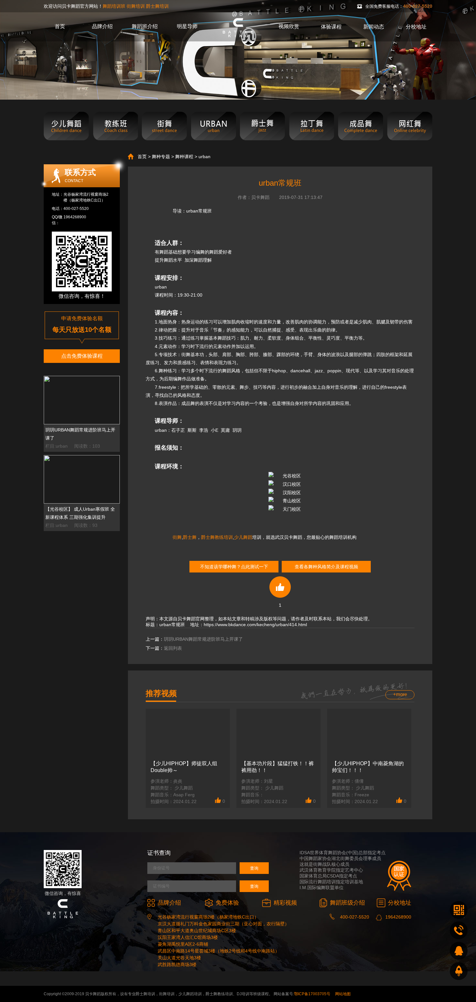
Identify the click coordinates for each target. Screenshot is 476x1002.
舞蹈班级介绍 (347, 902)
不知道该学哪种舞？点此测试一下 (234, 566)
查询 (254, 868)
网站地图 (343, 994)
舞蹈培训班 (114, 6)
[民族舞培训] (360, 126)
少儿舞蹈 (243, 537)
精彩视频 (285, 902)
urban (204, 156)
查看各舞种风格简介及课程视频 (326, 566)
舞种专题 (161, 156)
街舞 (177, 537)
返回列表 (173, 648)
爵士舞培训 (157, 6)
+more (400, 694)
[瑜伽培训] (409, 126)
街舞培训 (136, 6)
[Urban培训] (213, 126)
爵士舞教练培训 (217, 537)
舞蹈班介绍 (145, 26)
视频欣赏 (288, 26)
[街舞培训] (164, 126)
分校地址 (416, 26)
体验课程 (331, 26)
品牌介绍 (102, 26)
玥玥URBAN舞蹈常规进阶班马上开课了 (203, 639)
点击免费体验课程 (82, 356)
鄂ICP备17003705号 (312, 994)
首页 (60, 26)
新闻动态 (373, 26)
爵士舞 (190, 537)
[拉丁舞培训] (311, 126)
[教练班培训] (115, 126)
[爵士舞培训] (262, 126)
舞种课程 (184, 156)
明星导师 (187, 26)
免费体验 (227, 902)
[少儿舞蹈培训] (66, 126)
